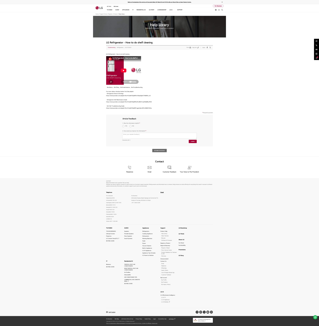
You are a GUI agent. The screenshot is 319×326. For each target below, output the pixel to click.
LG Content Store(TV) (112, 238)
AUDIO (126, 228)
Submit (193, 141)
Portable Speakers (129, 233)
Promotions (182, 249)
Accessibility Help (162, 319)
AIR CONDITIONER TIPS (130, 277)
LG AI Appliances (146, 250)
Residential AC (128, 261)
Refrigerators (145, 231)
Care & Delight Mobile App (167, 272)
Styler (143, 241)
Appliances (145, 228)
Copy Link (194, 47)
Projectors (108, 236)
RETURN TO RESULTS (159, 150)
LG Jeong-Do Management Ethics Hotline (204, 320)
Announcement (164, 259)
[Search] (222, 10)
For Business (218, 6)
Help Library (164, 233)
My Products (164, 282)
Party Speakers (128, 236)
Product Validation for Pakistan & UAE (169, 253)
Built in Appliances (147, 248)
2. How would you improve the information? (134, 131)
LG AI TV (163, 297)
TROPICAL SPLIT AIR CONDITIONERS (129, 265)
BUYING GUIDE (110, 241)
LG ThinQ (181, 234)
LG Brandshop (183, 228)
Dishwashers (145, 236)
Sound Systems (128, 238)
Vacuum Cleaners (146, 245)
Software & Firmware (166, 240)
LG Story (181, 255)
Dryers (144, 243)
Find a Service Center (166, 250)
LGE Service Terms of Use (127, 319)
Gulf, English (112, 312)
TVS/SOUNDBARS (111, 231)
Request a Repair (165, 248)
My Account (163, 277)
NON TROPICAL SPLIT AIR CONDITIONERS (131, 269)
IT (106, 261)
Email (162, 192)
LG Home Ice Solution (148, 255)
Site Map (117, 319)
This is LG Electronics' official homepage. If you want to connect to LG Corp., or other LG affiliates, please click (131, 323)
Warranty (163, 256)
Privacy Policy (139, 319)
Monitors (108, 264)
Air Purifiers (127, 272)
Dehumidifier (127, 275)
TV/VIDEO (109, 228)
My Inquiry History (165, 284)
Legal (154, 319)
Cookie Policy (148, 319)
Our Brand (181, 243)
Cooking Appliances (147, 233)
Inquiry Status (164, 270)
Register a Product (165, 243)
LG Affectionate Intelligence (167, 295)
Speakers (126, 231)
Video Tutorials (165, 236)
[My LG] (219, 10)
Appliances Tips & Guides (149, 253)
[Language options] (216, 10)
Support (162, 228)
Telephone (163, 266)
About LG (181, 239)
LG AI (162, 292)
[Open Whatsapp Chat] (315, 317)
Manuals (163, 238)
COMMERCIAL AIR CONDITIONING (132, 280)
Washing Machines (147, 238)
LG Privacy (171, 319)
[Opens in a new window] (197, 312)
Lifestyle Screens (110, 233)
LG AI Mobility (164, 302)
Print (187, 47)
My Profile (163, 280)
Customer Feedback (166, 275)
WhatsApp (163, 268)
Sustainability (182, 245)
